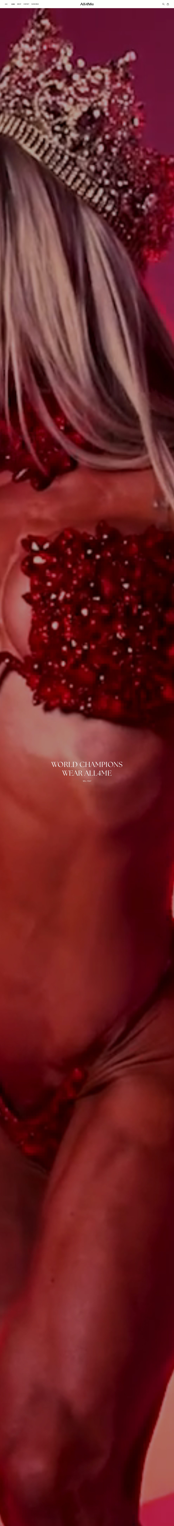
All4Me (87, 4)
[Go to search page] (163, 4)
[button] (168, 4)
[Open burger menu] (6, 4)
